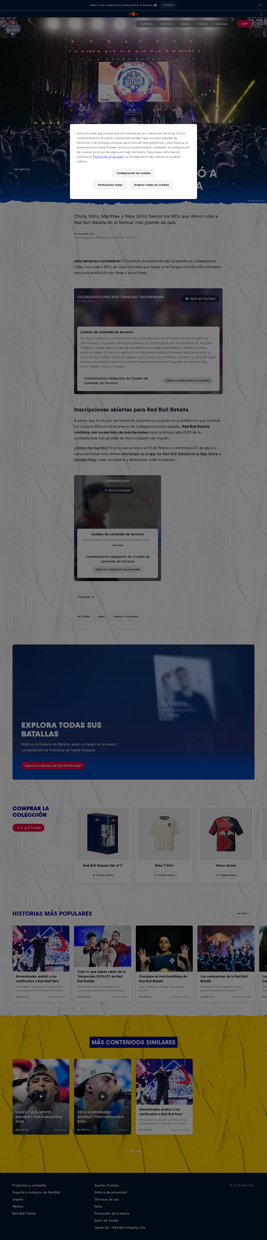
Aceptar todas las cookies (151, 184)
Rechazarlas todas (110, 184)
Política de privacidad (108, 156)
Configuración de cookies (133, 173)
